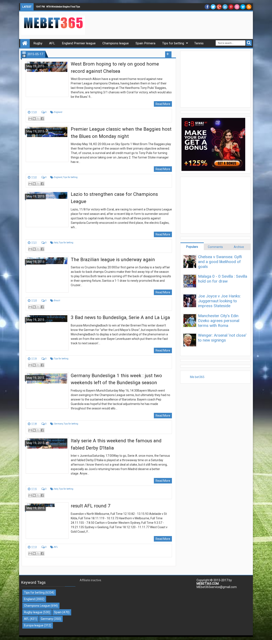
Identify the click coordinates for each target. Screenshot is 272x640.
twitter (213, 6)
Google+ (219, 6)
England (58, 112)
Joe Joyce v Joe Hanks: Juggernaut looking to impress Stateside (219, 301)
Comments (215, 247)
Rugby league (33, 612)
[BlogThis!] (34, 118)
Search (249, 43)
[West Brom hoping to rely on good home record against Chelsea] (47, 78)
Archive (239, 247)
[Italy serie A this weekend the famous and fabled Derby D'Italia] (47, 455)
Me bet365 (197, 377)
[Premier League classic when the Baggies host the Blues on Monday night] (47, 144)
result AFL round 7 (90, 505)
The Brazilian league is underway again (113, 259)
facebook (207, 6)
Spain (58, 612)
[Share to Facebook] (42, 118)
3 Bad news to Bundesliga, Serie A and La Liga (120, 317)
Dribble (236, 6)
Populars (192, 246)
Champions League (37, 605)
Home (25, 43)
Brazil (57, 300)
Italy (56, 242)
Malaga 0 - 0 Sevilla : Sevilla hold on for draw (222, 279)
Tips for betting (70, 177)
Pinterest (231, 6)
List (24, 55)
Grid (24, 52)
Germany (58, 424)
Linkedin (225, 6)
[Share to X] (38, 118)
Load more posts (168, 54)
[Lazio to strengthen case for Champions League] (47, 209)
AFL (56, 547)
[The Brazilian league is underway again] (47, 274)
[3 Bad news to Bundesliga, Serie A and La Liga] (47, 332)
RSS (248, 6)
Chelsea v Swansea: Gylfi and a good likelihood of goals (220, 261)
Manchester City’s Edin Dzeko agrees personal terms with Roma (218, 320)
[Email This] (30, 118)
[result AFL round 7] (47, 520)
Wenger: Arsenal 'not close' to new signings (222, 338)
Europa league (33, 625)
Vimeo (242, 6)
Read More (163, 104)
